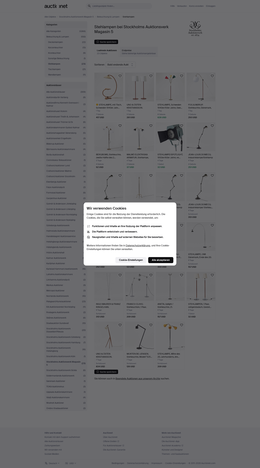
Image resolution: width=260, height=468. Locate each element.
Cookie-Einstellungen (131, 260)
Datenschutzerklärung (138, 245)
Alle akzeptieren (161, 260)
